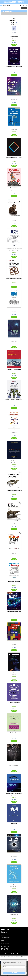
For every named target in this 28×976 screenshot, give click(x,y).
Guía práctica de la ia (14, 36)
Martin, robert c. (14, 856)
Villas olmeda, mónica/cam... (14, 795)
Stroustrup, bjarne (14, 371)
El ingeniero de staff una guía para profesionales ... (14, 399)
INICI (1, 931)
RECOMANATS (3, 934)
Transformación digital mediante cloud (14, 611)
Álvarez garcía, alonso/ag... (14, 886)
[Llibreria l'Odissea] (5, 5)
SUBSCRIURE (14, 972)
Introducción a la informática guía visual (14, 732)
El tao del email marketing (14, 187)
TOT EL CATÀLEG (4, 932)
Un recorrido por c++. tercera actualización (14, 369)
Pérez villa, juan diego (14, 735)
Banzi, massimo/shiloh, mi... (14, 583)
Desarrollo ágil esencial (14, 853)
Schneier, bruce (14, 341)
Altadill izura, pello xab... (14, 916)
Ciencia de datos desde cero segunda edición (14, 490)
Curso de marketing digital (14, 96)
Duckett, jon (14, 159)
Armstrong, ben (14, 432)
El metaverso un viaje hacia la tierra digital (14, 672)
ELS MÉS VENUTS (4, 935)
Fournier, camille (14, 129)
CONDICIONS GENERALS (5, 943)
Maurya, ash (14, 553)
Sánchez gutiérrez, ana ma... (14, 250)
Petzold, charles (14, 462)
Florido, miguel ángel (14, 99)
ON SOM (2, 940)
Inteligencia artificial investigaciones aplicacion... (14, 66)
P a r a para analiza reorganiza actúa (14, 702)
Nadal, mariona (14, 644)
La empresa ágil (14, 884)
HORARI (2, 944)
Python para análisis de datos (14, 520)
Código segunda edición (14, 460)
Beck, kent (14, 220)
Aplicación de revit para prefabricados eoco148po (14, 248)
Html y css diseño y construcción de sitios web (14, 157)
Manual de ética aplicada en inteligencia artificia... (14, 793)
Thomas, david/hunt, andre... (14, 765)
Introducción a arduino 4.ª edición (14, 581)
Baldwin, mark (14, 311)
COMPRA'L (14, 44)
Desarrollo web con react (14, 914)
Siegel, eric (14, 38)
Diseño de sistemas (14, 823)
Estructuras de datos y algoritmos (14, 641)
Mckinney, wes (14, 523)
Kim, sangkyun (14, 674)
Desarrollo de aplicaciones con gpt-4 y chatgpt (14, 278)
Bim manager (14, 308)
